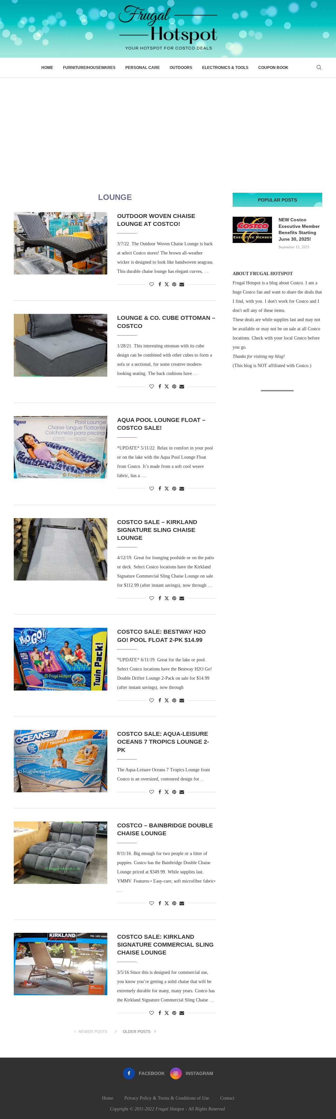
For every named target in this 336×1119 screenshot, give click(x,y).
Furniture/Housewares (89, 67)
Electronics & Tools (225, 67)
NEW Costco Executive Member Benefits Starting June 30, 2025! (299, 229)
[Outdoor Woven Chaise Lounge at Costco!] (60, 243)
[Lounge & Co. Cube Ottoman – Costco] (60, 345)
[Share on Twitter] (166, 284)
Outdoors (181, 67)
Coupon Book (273, 67)
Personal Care (142, 67)
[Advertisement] (168, 127)
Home (47, 67)
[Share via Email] (181, 284)
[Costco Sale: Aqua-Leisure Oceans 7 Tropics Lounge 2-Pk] (60, 761)
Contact (227, 1098)
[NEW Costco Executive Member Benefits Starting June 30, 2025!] (252, 230)
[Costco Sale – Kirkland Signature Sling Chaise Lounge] (60, 549)
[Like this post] (151, 284)
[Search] (319, 67)
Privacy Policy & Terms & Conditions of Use (166, 1098)
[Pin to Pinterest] (174, 284)
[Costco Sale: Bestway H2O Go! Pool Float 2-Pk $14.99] (60, 659)
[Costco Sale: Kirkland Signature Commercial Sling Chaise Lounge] (60, 964)
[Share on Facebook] (159, 284)
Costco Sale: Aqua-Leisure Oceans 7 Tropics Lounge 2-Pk (163, 742)
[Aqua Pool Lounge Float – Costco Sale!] (60, 447)
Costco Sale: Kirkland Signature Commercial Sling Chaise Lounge (165, 944)
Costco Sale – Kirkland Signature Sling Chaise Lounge (157, 530)
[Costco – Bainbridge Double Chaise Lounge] (60, 853)
